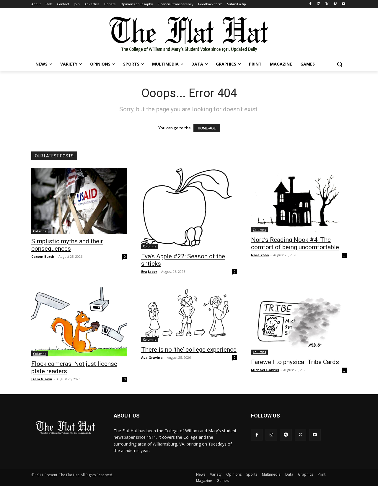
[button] (340, 64)
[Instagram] (318, 4)
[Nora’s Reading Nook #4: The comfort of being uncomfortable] (299, 200)
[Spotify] (285, 435)
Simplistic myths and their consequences (67, 245)
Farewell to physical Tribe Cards (295, 362)
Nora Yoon (260, 255)
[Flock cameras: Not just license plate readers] (79, 321)
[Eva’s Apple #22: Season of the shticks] (189, 208)
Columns (39, 231)
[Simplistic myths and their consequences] (79, 201)
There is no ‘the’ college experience (189, 349)
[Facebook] (310, 4)
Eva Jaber (149, 271)
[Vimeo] (335, 4)
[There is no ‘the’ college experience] (189, 315)
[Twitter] (327, 4)
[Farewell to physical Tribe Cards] (299, 321)
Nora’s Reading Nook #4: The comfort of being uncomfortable (295, 243)
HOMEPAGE (207, 128)
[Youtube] (343, 4)
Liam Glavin (41, 379)
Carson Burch (42, 256)
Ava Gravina (152, 357)
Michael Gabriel (265, 370)
